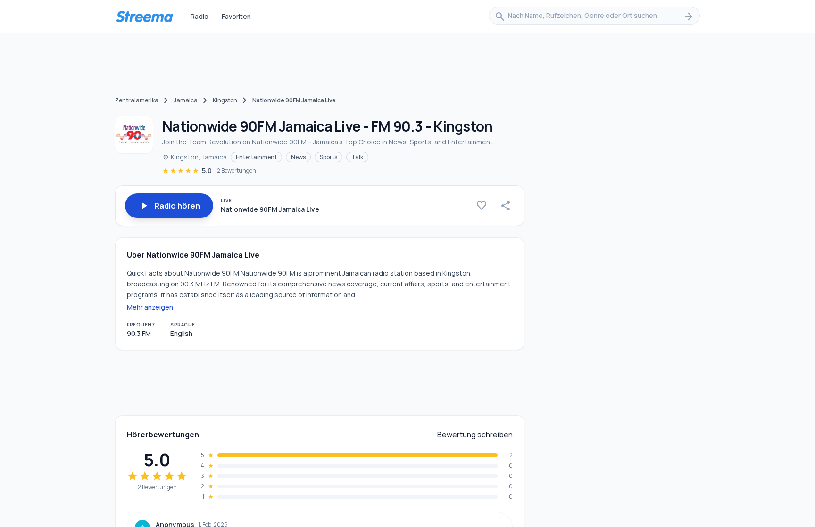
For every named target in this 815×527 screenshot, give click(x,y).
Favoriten (236, 16)
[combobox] (594, 16)
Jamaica (186, 100)
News (298, 157)
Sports (328, 157)
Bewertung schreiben (475, 434)
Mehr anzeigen (150, 306)
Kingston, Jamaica (194, 156)
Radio (199, 16)
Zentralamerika (136, 100)
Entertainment (256, 157)
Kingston (225, 100)
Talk (357, 157)
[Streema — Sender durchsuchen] (144, 16)
